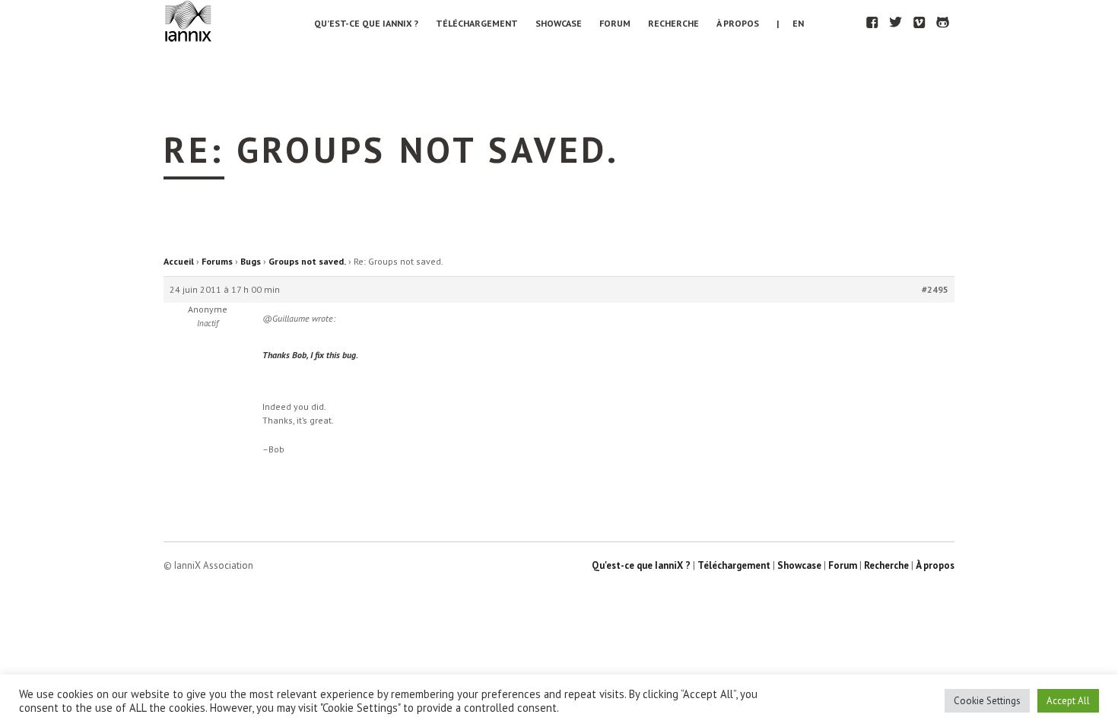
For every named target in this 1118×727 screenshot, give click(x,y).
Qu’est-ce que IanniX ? (366, 23)
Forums (217, 261)
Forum (614, 23)
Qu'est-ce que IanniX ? (641, 565)
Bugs (250, 261)
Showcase (558, 23)
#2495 (935, 289)
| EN (790, 23)
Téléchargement (477, 23)
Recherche (673, 23)
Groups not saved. (307, 261)
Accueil (179, 261)
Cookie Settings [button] (987, 700)
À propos (737, 23)
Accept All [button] (1068, 700)
